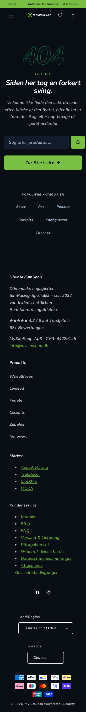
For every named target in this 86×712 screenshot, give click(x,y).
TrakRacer (30, 474)
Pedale (16, 400)
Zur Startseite (40, 162)
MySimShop (34, 704)
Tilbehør (43, 233)
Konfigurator (56, 219)
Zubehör (17, 424)
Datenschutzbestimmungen (47, 558)
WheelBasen (21, 376)
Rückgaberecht (35, 544)
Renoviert (18, 436)
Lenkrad (17, 388)
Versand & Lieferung (40, 537)
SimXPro (29, 481)
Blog (25, 523)
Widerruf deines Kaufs (42, 551)
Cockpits (25, 219)
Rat (41, 206)
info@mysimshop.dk (29, 345)
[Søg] (78, 142)
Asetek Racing (34, 467)
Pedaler (63, 206)
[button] (11, 15)
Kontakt (28, 517)
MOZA (27, 488)
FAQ (25, 530)
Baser (21, 206)
